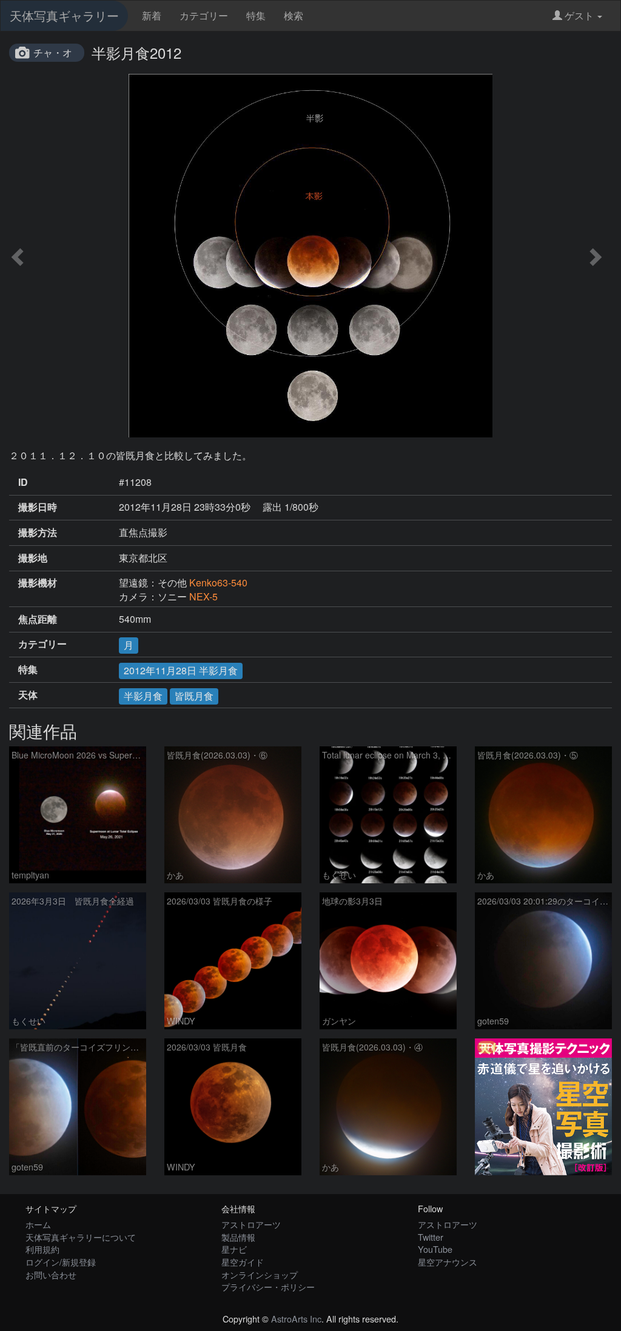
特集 (256, 15)
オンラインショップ (259, 1274)
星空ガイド (242, 1261)
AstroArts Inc (296, 1318)
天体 (28, 695)
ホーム (38, 1224)
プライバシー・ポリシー (268, 1286)
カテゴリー (204, 15)
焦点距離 (37, 619)
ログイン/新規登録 (60, 1261)
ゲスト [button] (579, 15)
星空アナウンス (447, 1261)
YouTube (435, 1249)
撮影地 (32, 558)
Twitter (430, 1236)
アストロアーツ (251, 1224)
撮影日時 (37, 507)
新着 (151, 15)
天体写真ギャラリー (64, 15)
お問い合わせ (50, 1274)
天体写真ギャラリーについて (80, 1236)
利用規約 (42, 1249)
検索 (293, 15)
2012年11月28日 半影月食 (181, 670)
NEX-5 (203, 596)
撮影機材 (37, 582)
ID (23, 482)
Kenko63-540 (218, 582)
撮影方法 (37, 532)
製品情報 (238, 1236)
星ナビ (234, 1249)
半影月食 (143, 696)
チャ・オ (52, 52)
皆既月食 (194, 696)
